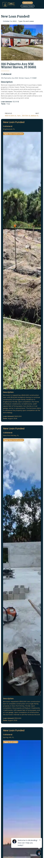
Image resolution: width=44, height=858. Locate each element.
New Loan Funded (13, 122)
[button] (39, 4)
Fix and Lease (28, 21)
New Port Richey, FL (11, 435)
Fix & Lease (13, 742)
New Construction (16, 134)
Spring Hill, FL (8, 737)
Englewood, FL (9, 129)
